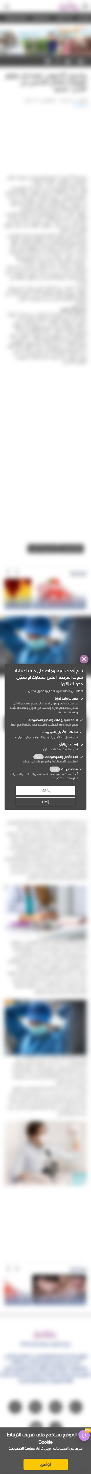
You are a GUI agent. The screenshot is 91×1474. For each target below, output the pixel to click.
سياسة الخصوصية (22, 1448)
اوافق (45, 1464)
